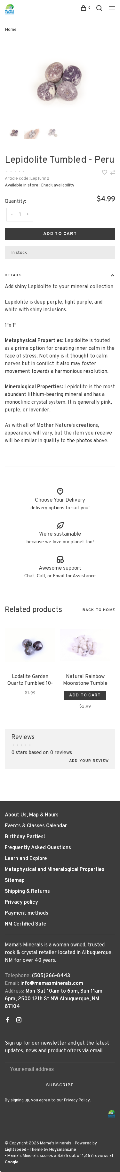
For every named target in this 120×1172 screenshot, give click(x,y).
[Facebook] (7, 1021)
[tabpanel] (60, 81)
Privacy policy (21, 902)
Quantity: (15, 201)
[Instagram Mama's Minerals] (18, 1021)
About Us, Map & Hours (32, 815)
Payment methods (26, 913)
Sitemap (15, 880)
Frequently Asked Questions (38, 848)
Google (12, 1162)
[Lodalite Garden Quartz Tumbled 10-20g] (30, 645)
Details (13, 275)
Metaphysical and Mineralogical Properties (54, 869)
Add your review (89, 760)
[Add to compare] (112, 173)
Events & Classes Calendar (36, 826)
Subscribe (60, 1085)
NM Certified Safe (25, 924)
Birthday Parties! (25, 837)
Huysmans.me (62, 1149)
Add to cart (60, 234)
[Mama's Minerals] (112, 1114)
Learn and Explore (26, 859)
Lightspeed (15, 1149)
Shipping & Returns (27, 891)
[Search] (100, 9)
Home (11, 29)
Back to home (99, 610)
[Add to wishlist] (105, 173)
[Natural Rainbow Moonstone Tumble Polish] (85, 645)
